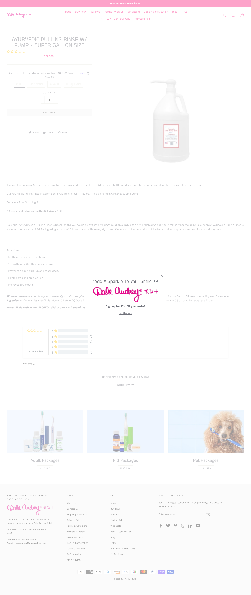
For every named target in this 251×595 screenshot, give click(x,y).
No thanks (125, 313)
